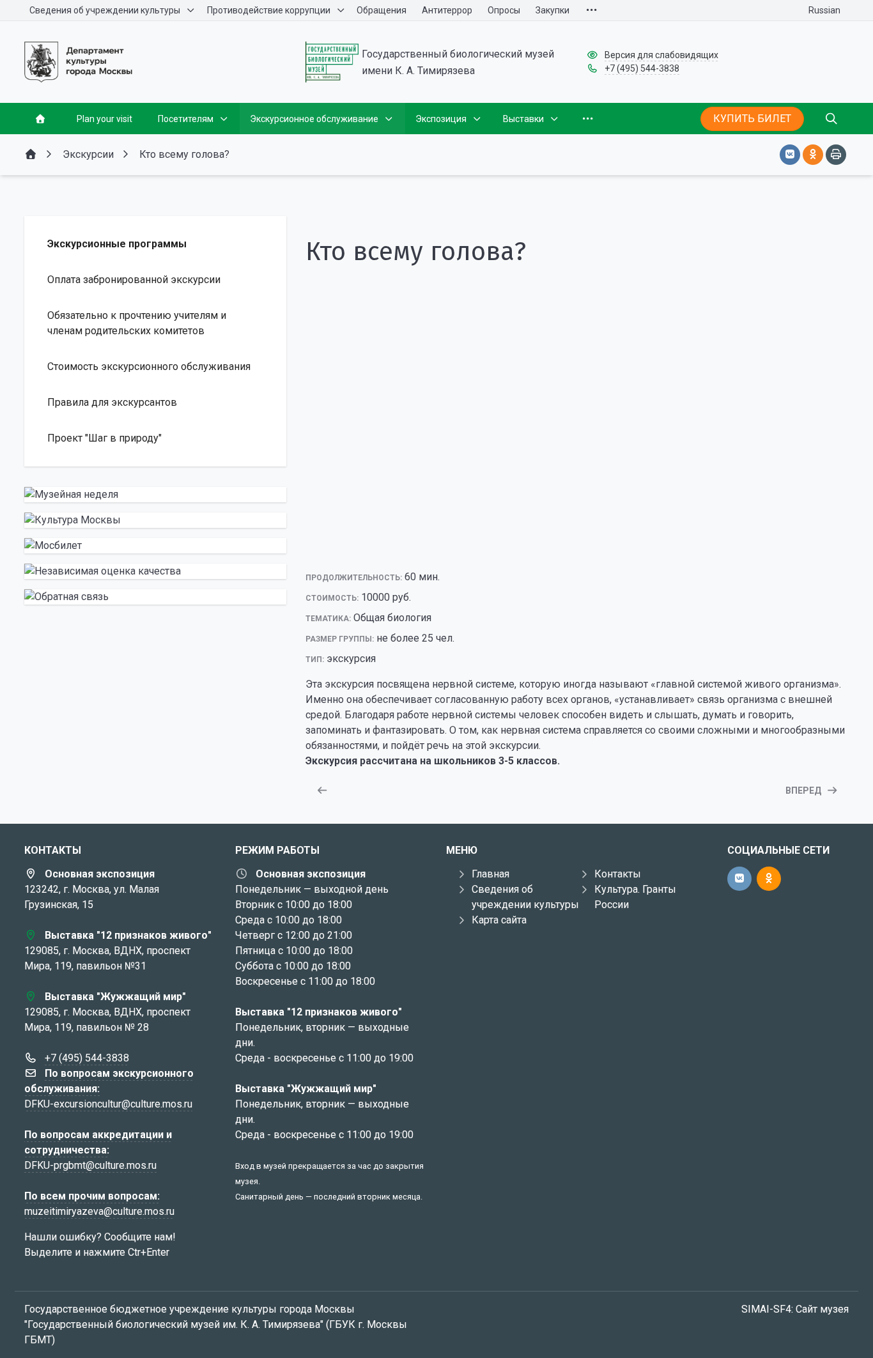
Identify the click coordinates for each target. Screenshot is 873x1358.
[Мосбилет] (155, 545)
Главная (490, 874)
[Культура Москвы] (155, 520)
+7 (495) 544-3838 (642, 68)
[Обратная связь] (155, 597)
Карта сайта (499, 920)
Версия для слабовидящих (661, 55)
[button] (577, 545)
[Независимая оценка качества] (155, 571)
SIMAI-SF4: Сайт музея (795, 1309)
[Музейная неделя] (155, 494)
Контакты (617, 874)
